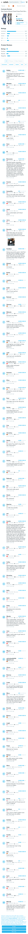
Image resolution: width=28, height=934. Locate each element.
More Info (14, 931)
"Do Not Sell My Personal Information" (12, 924)
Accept (14, 926)
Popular (3, 6)
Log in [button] (23, 2)
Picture (11, 61)
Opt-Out (14, 929)
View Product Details (20, 23)
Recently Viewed (21, 6)
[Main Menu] (1, 2)
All (6, 61)
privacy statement (13, 918)
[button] (21, 2)
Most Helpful (18, 61)
